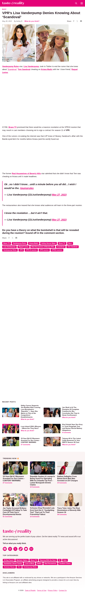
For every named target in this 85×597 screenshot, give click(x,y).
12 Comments (34, 487)
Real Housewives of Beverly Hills (43, 247)
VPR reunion (44, 250)
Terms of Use (41, 590)
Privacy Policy (52, 590)
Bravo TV (6, 243)
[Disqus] (42, 285)
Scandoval (60, 247)
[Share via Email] (81, 21)
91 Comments (7, 516)
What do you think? (31, 21)
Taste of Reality (30, 590)
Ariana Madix (33, 243)
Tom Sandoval (72, 247)
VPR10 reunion (57, 250)
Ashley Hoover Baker (48, 243)
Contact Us (63, 590)
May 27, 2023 (59, 194)
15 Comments (62, 483)
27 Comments (25, 444)
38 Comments (62, 514)
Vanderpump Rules (10, 66)
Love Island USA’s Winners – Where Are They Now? (31, 427)
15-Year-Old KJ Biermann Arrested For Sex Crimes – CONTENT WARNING (30, 440)
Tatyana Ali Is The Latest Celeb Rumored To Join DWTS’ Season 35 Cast (71, 440)
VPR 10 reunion (31, 250)
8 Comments (66, 432)
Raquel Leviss (23, 247)
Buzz (4, 9)
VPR (21, 250)
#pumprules (27, 188)
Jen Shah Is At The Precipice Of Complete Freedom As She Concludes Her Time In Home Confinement (70, 411)
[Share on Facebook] (73, 21)
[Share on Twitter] (77, 21)
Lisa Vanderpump (9, 247)
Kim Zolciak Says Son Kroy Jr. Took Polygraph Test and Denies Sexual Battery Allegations (72, 427)
